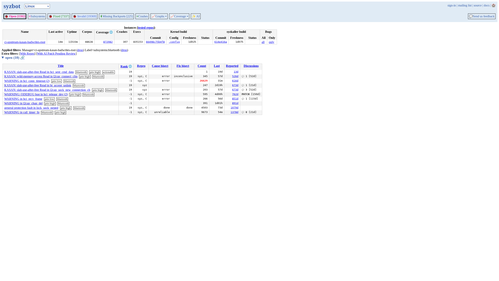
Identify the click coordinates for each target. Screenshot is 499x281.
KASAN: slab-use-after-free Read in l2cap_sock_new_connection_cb (47, 90)
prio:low (56, 81)
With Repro (27, 53)
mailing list (465, 5)
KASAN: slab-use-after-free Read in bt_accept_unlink (37, 85)
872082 (108, 41)
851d (235, 98)
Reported (232, 66)
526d (235, 76)
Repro (141, 66)
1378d (234, 112)
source (478, 5)
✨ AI (196, 16)
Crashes (142, 16)
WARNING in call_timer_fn (21, 112)
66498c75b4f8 (155, 41)
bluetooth (81, 72)
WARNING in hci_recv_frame (23, 98)
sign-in (452, 5)
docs (486, 5)
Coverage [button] (178, 16)
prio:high (95, 72)
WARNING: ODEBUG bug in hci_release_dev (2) (36, 94)
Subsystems (37, 16)
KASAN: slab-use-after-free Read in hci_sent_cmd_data (39, 72)
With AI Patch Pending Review (56, 53)
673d (235, 85)
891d (235, 103)
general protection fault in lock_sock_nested (31, 107)
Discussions (251, 66)
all (263, 42)
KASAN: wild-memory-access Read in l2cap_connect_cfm (40, 76)
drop (80, 50)
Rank (124, 66)
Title (61, 66)
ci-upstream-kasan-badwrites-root (24, 42)
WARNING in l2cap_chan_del (23, 103)
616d (235, 80)
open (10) (15, 58)
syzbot (12, 6)
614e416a (220, 41)
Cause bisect (160, 66)
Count (202, 66)
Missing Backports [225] (116, 16)
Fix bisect (183, 66)
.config (174, 41)
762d (235, 94)
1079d (234, 107)
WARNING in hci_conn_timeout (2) (27, 81)
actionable (108, 72)
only (271, 42)
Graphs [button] (157, 16)
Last (217, 66)
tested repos (146, 27)
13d (236, 71)
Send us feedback (482, 16)
